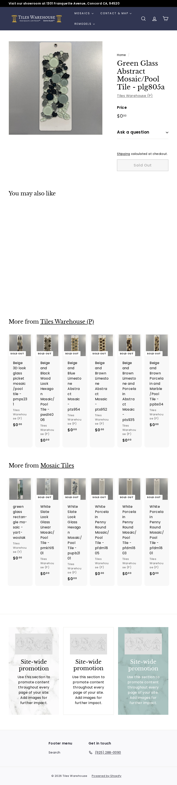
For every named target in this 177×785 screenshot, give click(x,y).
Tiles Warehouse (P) (135, 95)
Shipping (123, 154)
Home (121, 55)
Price (122, 107)
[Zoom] (55, 88)
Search (54, 752)
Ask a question (133, 132)
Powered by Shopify (106, 776)
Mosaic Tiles (57, 465)
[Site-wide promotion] (33, 644)
